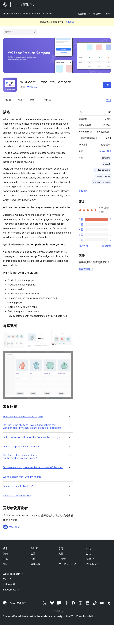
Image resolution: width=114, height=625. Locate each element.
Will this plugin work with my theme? (22, 476)
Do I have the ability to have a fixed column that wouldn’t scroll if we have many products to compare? (32, 426)
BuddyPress (11, 589)
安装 (32, 100)
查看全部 (106, 245)
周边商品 (92, 564)
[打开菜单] (109, 4)
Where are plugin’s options (17, 495)
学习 (60, 548)
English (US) (105, 151)
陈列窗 (34, 548)
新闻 (5, 553)
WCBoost (32, 87)
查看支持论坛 (86, 269)
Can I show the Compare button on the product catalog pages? (20, 456)
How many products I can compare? (23, 416)
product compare (102, 170)
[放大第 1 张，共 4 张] (20, 335)
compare (106, 158)
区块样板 (35, 564)
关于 (5, 548)
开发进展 (46, 100)
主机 (5, 558)
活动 (88, 553)
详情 (8, 100)
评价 (20, 100)
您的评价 (83, 245)
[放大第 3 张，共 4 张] (69, 335)
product (106, 164)
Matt (7, 579)
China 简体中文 (18, 603)
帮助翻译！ (71, 22)
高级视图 (83, 190)
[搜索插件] (34, 32)
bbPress (9, 584)
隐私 (5, 564)
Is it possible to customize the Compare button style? (32, 437)
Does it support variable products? (22, 446)
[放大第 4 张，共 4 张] (69, 354)
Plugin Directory (11, 13)
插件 (33, 558)
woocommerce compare (102, 182)
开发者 (62, 558)
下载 (107, 84)
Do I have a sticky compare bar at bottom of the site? (33, 467)
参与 (88, 548)
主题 (33, 553)
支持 (108, 100)
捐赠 (90, 558)
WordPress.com (13, 573)
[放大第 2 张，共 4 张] (44, 335)
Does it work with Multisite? (18, 486)
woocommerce (103, 176)
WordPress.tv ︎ (67, 564)
